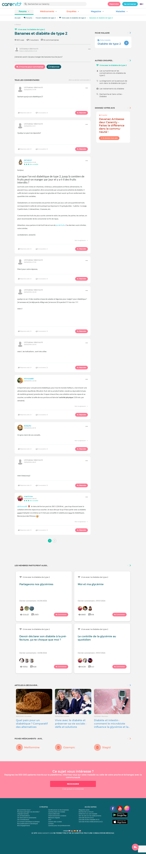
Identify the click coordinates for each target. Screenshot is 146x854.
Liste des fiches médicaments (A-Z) (91, 822)
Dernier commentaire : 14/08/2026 (33, 653)
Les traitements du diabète (111, 88)
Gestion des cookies (55, 822)
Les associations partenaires (26, 818)
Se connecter (130, 4)
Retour (18, 24)
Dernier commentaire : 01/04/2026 (33, 601)
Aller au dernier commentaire (79, 80)
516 (92, 614)
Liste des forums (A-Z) (86, 818)
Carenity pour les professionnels (59, 825)
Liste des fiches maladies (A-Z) (89, 819)
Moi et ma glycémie (91, 584)
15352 (25, 667)
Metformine (32, 747)
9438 (83, 667)
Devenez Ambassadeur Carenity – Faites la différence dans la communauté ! (112, 125)
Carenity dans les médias (56, 812)
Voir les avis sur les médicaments (90, 816)
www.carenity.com (45, 833)
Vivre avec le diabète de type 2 (74, 18)
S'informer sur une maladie (88, 814)
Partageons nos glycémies (36, 584)
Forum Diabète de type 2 (46, 18)
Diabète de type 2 (109, 43)
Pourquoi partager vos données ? (28, 812)
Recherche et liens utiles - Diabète (111, 95)
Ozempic (69, 747)
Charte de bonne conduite (57, 816)
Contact (51, 823)
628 (34, 667)
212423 (26, 614)
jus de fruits (60, 225)
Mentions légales (54, 818)
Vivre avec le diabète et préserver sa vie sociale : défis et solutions (70, 723)
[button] (24, 12)
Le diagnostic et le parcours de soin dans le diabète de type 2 (113, 82)
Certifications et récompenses (58, 810)
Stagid (106, 747)
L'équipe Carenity (23, 814)
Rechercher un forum (86, 812)
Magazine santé (84, 810)
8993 (83, 614)
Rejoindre (114, 4)
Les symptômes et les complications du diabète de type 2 (112, 73)
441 (92, 667)
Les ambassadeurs (23, 816)
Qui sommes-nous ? (24, 810)
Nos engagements (23, 825)
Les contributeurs (23, 819)
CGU (49, 819)
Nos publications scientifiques (27, 823)
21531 (36, 614)
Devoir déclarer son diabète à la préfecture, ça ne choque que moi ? (43, 638)
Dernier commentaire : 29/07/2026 (91, 601)
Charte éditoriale (54, 814)
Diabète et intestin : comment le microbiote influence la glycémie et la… (112, 723)
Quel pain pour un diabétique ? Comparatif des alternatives (32, 723)
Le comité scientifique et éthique (28, 822)
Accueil (17, 18)
